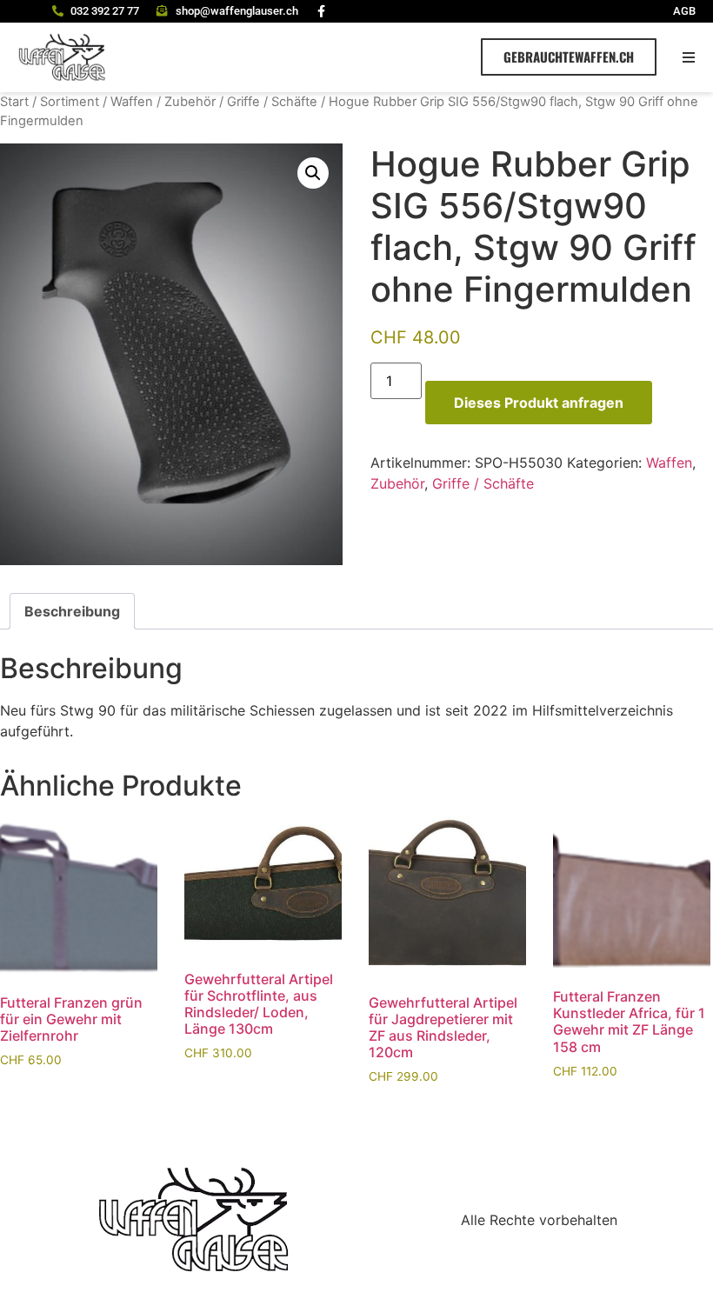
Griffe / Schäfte (272, 102)
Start (14, 102)
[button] (689, 57)
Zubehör (190, 102)
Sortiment (69, 102)
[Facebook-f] (322, 11)
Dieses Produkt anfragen (538, 402)
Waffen (131, 102)
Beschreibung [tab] (72, 611)
